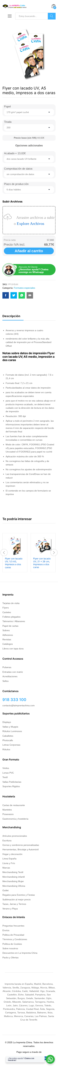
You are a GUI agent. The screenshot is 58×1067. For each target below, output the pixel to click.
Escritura (6, 840)
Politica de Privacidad (13, 935)
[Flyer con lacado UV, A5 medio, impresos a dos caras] (5, 295)
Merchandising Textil (12, 872)
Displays (6, 722)
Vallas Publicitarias (11, 782)
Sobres (6, 630)
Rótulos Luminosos (12, 731)
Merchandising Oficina (13, 886)
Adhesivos (7, 635)
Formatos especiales (24, 288)
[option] (15, 552)
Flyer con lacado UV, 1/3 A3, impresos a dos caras (13, 563)
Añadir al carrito (29, 251)
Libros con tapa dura (13, 648)
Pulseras (6, 667)
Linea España (9, 858)
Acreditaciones (9, 676)
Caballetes (7, 736)
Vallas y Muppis (10, 726)
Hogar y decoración (12, 854)
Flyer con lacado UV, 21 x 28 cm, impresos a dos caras (42, 563)
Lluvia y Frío (8, 863)
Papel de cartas (10, 626)
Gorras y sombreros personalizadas (20, 845)
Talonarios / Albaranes (13, 621)
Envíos (5, 930)
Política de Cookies (12, 944)
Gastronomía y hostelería (15, 819)
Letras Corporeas (11, 745)
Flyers (5, 607)
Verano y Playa (10, 908)
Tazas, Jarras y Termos (14, 904)
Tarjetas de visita (10, 603)
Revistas (6, 639)
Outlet (5, 890)
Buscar (52, 16)
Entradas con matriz (12, 672)
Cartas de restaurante (13, 805)
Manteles (7, 809)
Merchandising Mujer (13, 881)
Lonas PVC (8, 772)
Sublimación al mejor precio (16, 899)
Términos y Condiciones (14, 939)
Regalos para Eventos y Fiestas (18, 895)
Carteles (6, 612)
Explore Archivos (30, 224)
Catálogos (7, 644)
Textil (5, 777)
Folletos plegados (11, 616)
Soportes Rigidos (11, 786)
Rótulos (6, 749)
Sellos (5, 681)
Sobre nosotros (10, 948)
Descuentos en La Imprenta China (19, 953)
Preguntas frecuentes (13, 925)
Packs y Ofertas (10, 957)
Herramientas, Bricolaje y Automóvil (20, 849)
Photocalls (7, 740)
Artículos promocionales (14, 836)
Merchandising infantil (13, 877)
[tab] (13, 317)
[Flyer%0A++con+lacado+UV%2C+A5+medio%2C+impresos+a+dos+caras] (13, 295)
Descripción (11, 316)
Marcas (6, 867)
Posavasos (8, 814)
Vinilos (5, 768)
